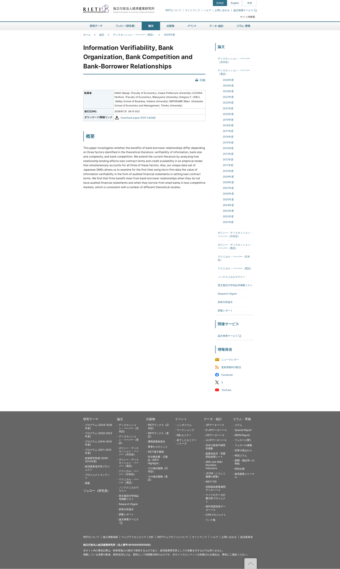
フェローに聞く (243, 440)
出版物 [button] (170, 26)
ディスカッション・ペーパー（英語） (134, 34)
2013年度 (228, 153)
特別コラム (241, 455)
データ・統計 (213, 419)
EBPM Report (242, 435)
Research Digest (227, 293)
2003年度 (228, 210)
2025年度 (228, 85)
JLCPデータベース (216, 440)
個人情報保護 (110, 536)
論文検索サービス (243, 10)
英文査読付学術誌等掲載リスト (235, 285)
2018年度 (228, 125)
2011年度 (228, 165)
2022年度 (228, 102)
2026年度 (228, 79)
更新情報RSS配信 (231, 367)
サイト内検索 (247, 16)
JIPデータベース (215, 424)
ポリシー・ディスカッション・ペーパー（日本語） (129, 451)
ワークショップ (185, 429)
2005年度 (169, 34)
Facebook (227, 374)
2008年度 (228, 182)
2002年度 (228, 216)
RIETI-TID (211, 481)
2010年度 (228, 170)
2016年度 (228, 136)
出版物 (150, 419)
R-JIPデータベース (216, 429)
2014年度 (228, 148)
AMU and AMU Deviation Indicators (214, 465)
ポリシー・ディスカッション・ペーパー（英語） (129, 462)
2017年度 (228, 130)
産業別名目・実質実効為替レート (215, 455)
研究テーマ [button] (96, 26)
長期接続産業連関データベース (215, 488)
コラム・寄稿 (242, 419)
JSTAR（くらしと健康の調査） (216, 475)
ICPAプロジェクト (216, 514)
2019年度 (228, 119)
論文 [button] (151, 26)
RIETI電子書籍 (156, 451)
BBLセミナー (184, 435)
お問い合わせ (222, 10)
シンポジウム (184, 424)
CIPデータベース (215, 435)
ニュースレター (230, 359)
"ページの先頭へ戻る (250, 563)
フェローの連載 (243, 445)
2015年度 (228, 142)
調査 (87, 482)
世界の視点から (243, 450)
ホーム (87, 34)
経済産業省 (246, 536)
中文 (249, 2)
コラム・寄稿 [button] (243, 26)
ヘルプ (207, 10)
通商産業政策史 (156, 441)
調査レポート (225, 310)
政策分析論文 (225, 301)
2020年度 (228, 113)
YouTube (226, 389)
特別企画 (240, 468)
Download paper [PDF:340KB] (138, 117)
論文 (101, 34)
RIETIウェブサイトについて (172, 536)
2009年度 (228, 176)
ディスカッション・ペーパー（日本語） (129, 428)
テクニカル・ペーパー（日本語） (129, 472)
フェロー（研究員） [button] (125, 26)
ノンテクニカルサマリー (231, 276)
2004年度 (228, 205)
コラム (238, 424)
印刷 (202, 80)
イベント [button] (192, 26)
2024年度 (228, 91)
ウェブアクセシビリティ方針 (137, 536)
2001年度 (228, 221)
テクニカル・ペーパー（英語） (235, 268)
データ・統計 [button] (216, 26)
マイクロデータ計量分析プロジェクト (215, 498)
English (235, 2)
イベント (181, 419)
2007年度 (228, 187)
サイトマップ (192, 10)
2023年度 (228, 96)
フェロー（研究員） (96, 490)
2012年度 (228, 159)
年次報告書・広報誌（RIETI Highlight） (158, 460)
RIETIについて (173, 10)
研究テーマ (90, 419)
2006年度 (228, 193)
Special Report (243, 429)
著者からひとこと (158, 446)
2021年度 (228, 108)
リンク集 (211, 519)
